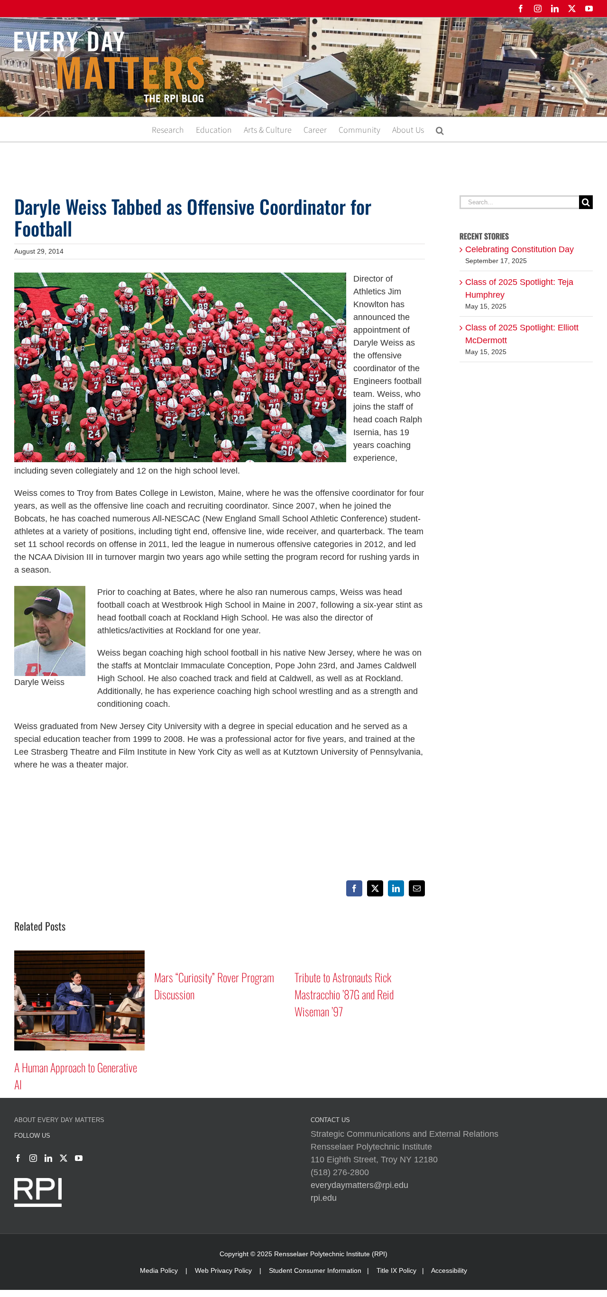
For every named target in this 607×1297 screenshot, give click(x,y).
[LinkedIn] (48, 1158)
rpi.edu (324, 1198)
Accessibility (449, 1270)
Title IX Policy (396, 1270)
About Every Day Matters (59, 1119)
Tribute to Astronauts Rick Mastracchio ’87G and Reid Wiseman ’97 (204, 994)
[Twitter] (63, 1158)
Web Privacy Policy (223, 1270)
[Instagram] (33, 1158)
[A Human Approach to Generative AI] (359, 955)
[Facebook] (18, 1158)
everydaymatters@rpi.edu (359, 1185)
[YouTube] (79, 1158)
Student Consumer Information (315, 1270)
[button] (440, 129)
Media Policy (159, 1270)
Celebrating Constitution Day (519, 249)
